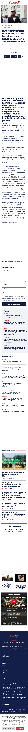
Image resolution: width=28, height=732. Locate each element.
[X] (8, 56)
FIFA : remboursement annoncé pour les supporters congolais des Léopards (13, 406)
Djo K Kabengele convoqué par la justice (13, 411)
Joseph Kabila (17, 261)
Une (11, 25)
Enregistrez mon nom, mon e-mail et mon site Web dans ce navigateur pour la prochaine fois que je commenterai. (13, 298)
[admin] (11, 49)
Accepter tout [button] (20, 728)
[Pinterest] (19, 56)
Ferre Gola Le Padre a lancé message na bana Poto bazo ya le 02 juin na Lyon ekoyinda (20, 586)
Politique (5, 25)
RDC (21, 261)
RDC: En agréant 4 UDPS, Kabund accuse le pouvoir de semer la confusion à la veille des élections (7, 586)
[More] (22, 56)
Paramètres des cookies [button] (8, 728)
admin (16, 49)
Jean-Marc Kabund (9, 261)
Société (6, 313)
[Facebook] (5, 56)
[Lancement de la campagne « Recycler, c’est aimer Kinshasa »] (14, 461)
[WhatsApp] (12, 56)
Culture (6, 337)
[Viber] (15, 56)
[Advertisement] (14, 76)
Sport (5, 328)
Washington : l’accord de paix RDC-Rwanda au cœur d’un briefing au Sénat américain (14, 323)
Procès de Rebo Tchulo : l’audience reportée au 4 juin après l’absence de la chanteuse (15, 341)
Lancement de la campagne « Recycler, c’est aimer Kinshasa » (13, 316)
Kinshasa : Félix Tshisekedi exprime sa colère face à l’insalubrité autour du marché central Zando (12, 399)
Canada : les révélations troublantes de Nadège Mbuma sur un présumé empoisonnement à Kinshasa (15, 348)
